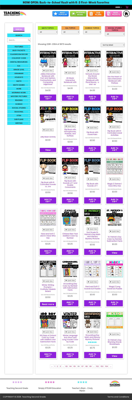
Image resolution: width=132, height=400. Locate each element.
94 (70, 366)
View (48, 150)
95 (74, 366)
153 (102, 366)
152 (97, 366)
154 (106, 366)
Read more (48, 304)
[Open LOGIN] (121, 7)
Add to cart (48, 97)
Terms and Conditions (118, 396)
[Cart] (127, 7)
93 (66, 366)
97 (82, 366)
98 (86, 366)
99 (90, 366)
